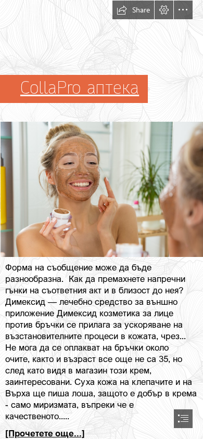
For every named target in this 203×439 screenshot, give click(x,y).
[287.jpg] (101, 188)
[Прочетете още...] (45, 433)
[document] (101, 219)
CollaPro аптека (79, 87)
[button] (133, 10)
